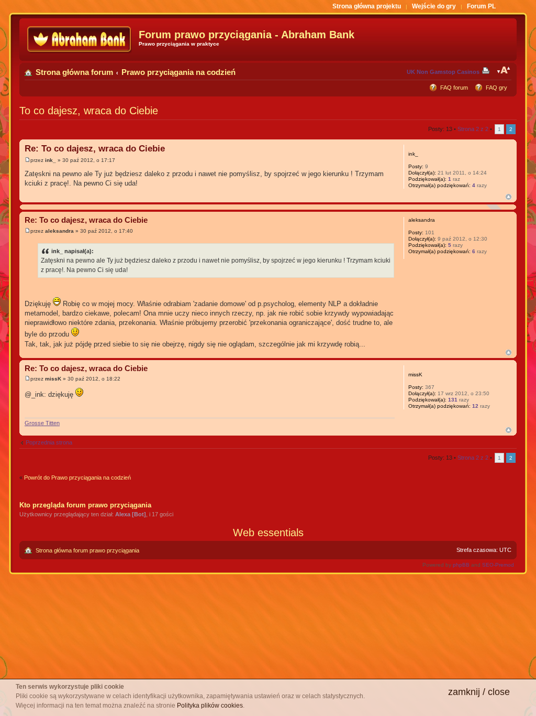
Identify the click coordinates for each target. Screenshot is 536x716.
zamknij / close (479, 692)
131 (452, 400)
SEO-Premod (498, 565)
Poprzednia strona (49, 442)
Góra (508, 197)
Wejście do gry (434, 6)
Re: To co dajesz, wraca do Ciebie (95, 149)
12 (475, 406)
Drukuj (488, 70)
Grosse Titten (42, 423)
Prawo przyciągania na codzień (178, 72)
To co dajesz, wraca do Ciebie (88, 110)
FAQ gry (496, 87)
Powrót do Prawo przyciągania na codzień (77, 477)
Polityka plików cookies (210, 705)
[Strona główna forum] (80, 39)
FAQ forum (454, 87)
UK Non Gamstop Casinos (443, 72)
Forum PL (481, 6)
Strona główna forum (74, 72)
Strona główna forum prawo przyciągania (87, 550)
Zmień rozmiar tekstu (503, 70)
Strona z (472, 129)
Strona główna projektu (366, 6)
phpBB (461, 565)
